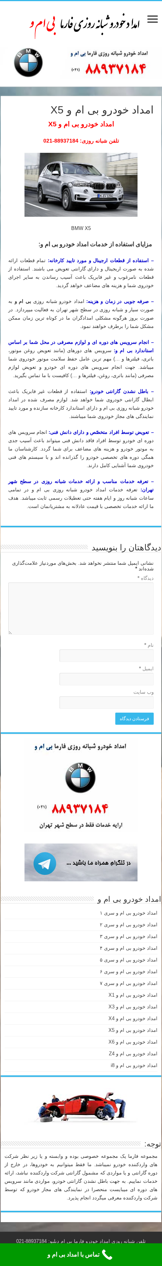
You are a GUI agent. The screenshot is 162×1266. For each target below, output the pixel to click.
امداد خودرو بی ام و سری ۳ (128, 936)
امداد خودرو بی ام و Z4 (133, 1053)
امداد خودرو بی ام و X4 (133, 1018)
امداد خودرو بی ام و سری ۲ (128, 924)
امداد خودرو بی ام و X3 (133, 1007)
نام (149, 645)
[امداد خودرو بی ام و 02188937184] (81, 22)
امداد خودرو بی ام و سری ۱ (128, 913)
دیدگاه (146, 578)
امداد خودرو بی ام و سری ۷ (128, 983)
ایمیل (146, 668)
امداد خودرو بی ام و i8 (134, 1065)
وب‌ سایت (143, 692)
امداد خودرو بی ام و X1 (133, 995)
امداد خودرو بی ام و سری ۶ (128, 971)
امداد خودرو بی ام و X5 (133, 1030)
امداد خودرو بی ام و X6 (133, 1042)
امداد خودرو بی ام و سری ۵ (128, 960)
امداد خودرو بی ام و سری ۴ (128, 948)
